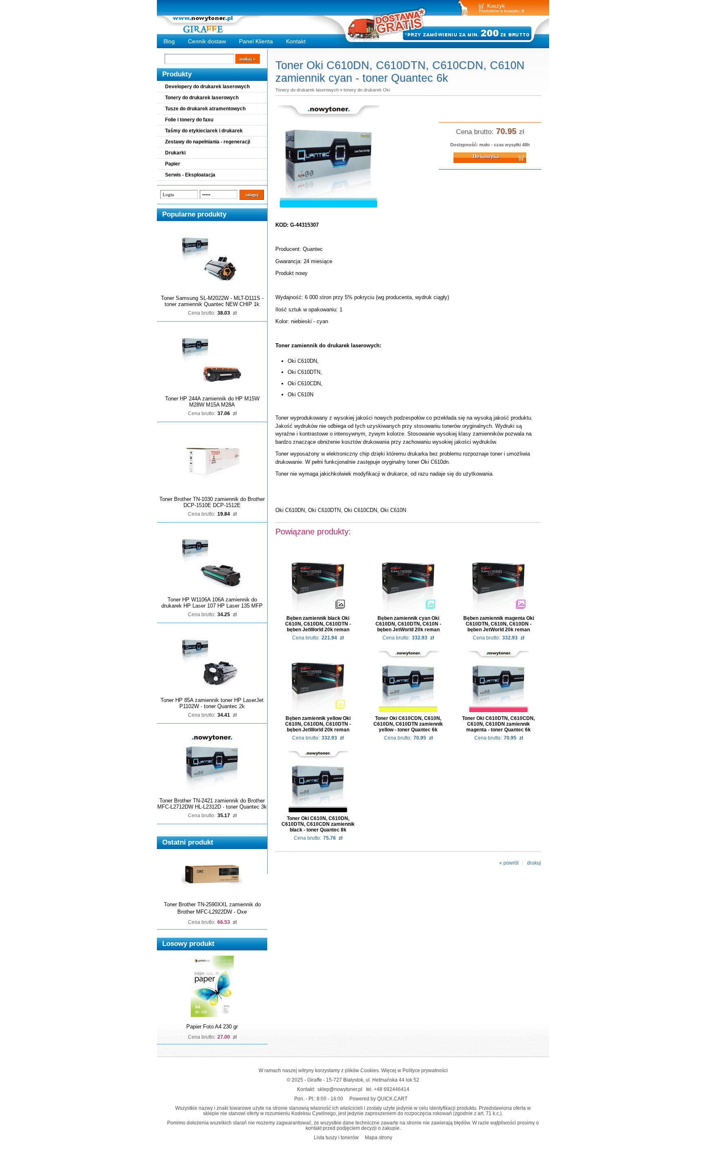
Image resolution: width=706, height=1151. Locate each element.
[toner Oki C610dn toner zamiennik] (328, 208)
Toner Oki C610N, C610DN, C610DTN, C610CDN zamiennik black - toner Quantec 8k (318, 824)
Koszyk (496, 6)
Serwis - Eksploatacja (190, 175)
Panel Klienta (256, 41)
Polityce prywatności (425, 1070)
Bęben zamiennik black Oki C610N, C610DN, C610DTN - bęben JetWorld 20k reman (318, 623)
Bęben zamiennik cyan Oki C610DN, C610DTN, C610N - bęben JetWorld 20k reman (408, 623)
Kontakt (296, 41)
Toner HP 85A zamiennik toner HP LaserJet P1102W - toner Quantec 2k (212, 703)
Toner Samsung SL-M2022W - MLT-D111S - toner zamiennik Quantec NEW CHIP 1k (212, 301)
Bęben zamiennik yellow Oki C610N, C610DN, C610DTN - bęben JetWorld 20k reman (318, 724)
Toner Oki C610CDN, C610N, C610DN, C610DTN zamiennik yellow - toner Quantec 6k (408, 724)
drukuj (534, 863)
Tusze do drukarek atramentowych (205, 109)
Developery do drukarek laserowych (207, 86)
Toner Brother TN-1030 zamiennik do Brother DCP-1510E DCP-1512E (212, 502)
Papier (172, 164)
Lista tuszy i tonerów (336, 1137)
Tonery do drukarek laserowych (202, 98)
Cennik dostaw (207, 41)
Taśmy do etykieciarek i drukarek (204, 131)
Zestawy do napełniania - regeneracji (207, 142)
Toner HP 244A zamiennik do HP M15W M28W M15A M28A (212, 402)
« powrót (508, 863)
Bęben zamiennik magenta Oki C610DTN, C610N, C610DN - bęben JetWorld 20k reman (498, 623)
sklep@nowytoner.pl (339, 1089)
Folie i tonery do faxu (189, 120)
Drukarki (175, 153)
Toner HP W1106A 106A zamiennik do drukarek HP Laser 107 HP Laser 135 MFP (212, 603)
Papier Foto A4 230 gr (212, 1027)
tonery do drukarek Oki (367, 89)
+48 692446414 (391, 1089)
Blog (169, 41)
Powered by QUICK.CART (378, 1098)
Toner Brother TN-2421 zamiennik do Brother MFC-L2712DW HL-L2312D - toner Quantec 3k (212, 804)
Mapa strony (378, 1137)
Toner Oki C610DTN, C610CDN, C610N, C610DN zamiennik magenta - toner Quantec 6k (498, 724)
